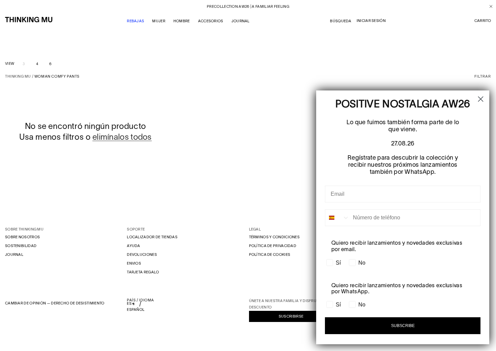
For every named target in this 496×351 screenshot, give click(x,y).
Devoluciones (142, 254)
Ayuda (133, 246)
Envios (134, 263)
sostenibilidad (20, 246)
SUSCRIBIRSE (291, 316)
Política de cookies (270, 254)
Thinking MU (18, 76)
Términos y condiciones (274, 237)
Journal (14, 254)
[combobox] (337, 218)
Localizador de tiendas (152, 237)
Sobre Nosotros (22, 237)
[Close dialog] (481, 99)
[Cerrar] (488, 6)
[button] (482, 21)
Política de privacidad (273, 246)
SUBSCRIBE (403, 325)
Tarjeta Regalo (143, 272)
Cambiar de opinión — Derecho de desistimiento (55, 303)
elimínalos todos (122, 136)
